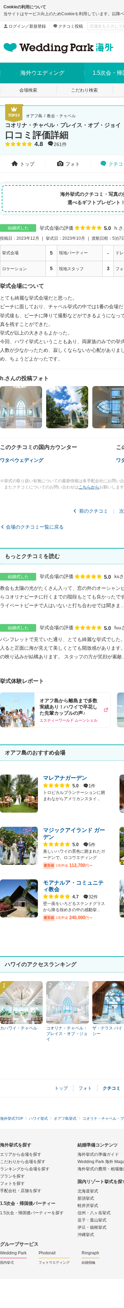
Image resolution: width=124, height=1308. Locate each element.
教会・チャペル (61, 115)
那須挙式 (86, 1198)
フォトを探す (12, 1183)
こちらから (89, 487)
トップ (27, 164)
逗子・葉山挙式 (92, 1220)
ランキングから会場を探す (25, 1169)
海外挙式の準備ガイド (98, 1154)
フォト (72, 164)
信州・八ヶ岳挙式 (94, 1212)
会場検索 (28, 90)
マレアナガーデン (65, 778)
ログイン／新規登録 (27, 26)
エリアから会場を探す (20, 1154)
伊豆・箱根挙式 (92, 1227)
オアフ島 (34, 115)
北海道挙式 (88, 1191)
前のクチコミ (93, 511)
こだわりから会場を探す (22, 1161)
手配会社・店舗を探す (20, 1190)
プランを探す (12, 1176)
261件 (60, 144)
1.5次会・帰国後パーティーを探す (32, 1212)
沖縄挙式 (86, 1234)
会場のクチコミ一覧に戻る (35, 527)
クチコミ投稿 (70, 26)
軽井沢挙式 (88, 1205)
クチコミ (112, 1088)
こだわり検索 (84, 90)
